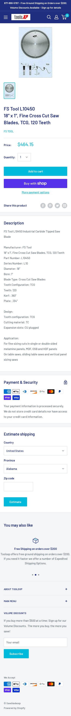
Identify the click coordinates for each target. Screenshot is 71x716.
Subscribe (16, 653)
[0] (64, 17)
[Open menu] (6, 17)
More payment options (35, 192)
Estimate (15, 502)
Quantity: (9, 157)
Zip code (9, 478)
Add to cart (35, 171)
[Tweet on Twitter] (57, 205)
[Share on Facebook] (43, 205)
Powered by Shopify (14, 708)
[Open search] (49, 17)
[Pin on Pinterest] (50, 205)
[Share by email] (64, 205)
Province (9, 460)
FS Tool (9, 131)
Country (9, 442)
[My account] (56, 17)
